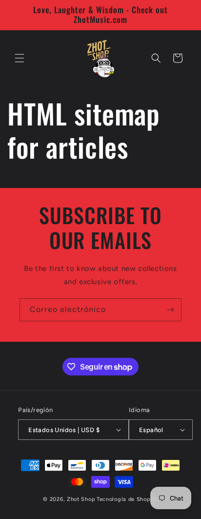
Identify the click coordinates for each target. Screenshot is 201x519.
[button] (19, 58)
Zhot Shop (81, 499)
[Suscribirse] (170, 309)
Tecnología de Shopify (127, 499)
